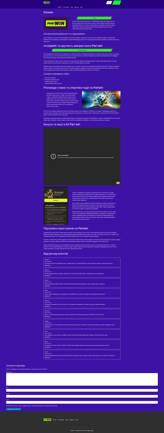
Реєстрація (117, 2)
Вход (109, 2)
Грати (94, 18)
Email (8, 393)
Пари (114, 55)
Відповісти (47, 265)
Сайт (7, 399)
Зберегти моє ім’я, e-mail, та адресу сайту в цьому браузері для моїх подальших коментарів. (32, 405)
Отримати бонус (82, 50)
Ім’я (7, 387)
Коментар (9, 372)
